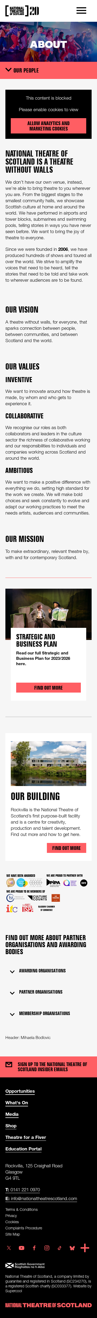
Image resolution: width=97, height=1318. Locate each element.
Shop (10, 1125)
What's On (16, 1102)
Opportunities (20, 1091)
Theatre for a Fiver (25, 1137)
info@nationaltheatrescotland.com (41, 1198)
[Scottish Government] (48, 1266)
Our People (26, 70)
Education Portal (23, 1149)
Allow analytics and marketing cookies (48, 126)
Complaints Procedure (23, 1228)
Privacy (11, 1215)
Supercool (13, 1290)
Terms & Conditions (21, 1209)
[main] (48, 534)
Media (12, 1114)
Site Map (12, 1234)
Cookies (12, 1221)
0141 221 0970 (22, 1189)
